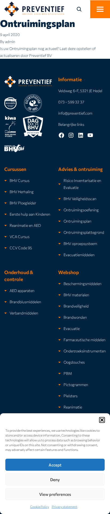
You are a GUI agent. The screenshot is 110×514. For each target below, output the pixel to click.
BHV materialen (76, 294)
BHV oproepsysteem (80, 243)
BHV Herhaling (22, 191)
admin (10, 41)
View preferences (55, 494)
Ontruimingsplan (37, 23)
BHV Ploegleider (23, 202)
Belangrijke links (71, 124)
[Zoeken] (82, 9)
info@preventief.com (75, 113)
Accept (55, 464)
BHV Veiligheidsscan (80, 198)
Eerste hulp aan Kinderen (30, 214)
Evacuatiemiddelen (79, 254)
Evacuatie (72, 328)
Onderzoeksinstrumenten (85, 350)
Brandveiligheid (76, 305)
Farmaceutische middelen (84, 339)
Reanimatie (73, 406)
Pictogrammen (76, 384)
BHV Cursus (19, 180)
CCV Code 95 (21, 247)
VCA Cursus (19, 236)
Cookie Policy (39, 506)
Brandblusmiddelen (25, 301)
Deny (55, 479)
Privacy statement (64, 506)
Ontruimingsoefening (81, 209)
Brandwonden (75, 317)
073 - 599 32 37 (71, 101)
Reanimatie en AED (25, 225)
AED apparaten (22, 290)
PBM (68, 373)
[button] (102, 420)
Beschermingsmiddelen (82, 283)
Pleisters (70, 395)
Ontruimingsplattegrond (84, 232)
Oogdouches (74, 362)
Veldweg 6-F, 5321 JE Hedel (80, 90)
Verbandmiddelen (24, 312)
